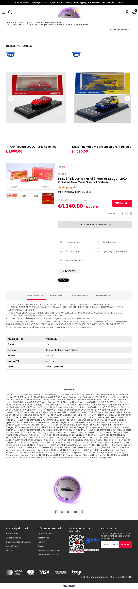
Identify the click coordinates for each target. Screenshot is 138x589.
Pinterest (131, 213)
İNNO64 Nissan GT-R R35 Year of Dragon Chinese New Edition (72, 455)
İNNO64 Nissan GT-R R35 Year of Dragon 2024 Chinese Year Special (49, 414)
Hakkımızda (43, 538)
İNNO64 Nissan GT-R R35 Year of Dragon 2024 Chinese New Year (48, 402)
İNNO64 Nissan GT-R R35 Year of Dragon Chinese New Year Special (64, 447)
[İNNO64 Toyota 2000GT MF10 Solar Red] (36, 97)
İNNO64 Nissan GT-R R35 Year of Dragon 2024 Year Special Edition (57, 437)
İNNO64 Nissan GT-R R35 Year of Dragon (55, 397)
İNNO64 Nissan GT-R (45, 394)
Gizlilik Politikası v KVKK (49, 550)
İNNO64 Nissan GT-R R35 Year (102, 394)
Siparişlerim (12, 533)
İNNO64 (10, 394)
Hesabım (10, 550)
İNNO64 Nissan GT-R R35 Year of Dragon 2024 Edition (67, 442)
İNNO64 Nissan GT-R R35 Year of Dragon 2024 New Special (99, 429)
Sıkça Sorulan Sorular (48, 554)
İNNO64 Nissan (24, 394)
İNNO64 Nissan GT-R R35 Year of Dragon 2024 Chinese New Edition (67, 411)
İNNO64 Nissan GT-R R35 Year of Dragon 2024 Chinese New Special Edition (77, 409)
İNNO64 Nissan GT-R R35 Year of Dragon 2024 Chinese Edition (57, 422)
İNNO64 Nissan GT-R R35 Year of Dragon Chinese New (57, 445)
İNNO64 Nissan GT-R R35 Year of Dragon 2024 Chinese (35, 399)
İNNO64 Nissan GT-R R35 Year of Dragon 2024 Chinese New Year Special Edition (86, 404)
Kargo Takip (12, 546)
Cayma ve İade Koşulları (18, 542)
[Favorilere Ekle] (36, 103)
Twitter (126, 213)
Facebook (122, 213)
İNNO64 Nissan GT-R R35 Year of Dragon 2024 (103, 397)
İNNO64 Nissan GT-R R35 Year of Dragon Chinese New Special (48, 452)
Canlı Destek (44, 533)
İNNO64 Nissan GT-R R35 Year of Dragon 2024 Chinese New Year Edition (45, 407)
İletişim (41, 542)
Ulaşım (41, 546)
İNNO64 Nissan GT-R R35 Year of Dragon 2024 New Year (57, 424)
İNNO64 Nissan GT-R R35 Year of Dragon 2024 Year (47, 434)
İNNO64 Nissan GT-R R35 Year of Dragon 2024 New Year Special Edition (80, 427)
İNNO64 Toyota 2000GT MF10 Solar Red (31, 147)
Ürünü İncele (51, 103)
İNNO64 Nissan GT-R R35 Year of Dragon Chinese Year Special (77, 457)
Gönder (125, 544)
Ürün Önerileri (102, 295)
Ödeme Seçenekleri (79, 295)
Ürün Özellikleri (35, 295)
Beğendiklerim (13, 538)
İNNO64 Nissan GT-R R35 (71, 394)
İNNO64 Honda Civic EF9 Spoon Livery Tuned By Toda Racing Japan (102, 147)
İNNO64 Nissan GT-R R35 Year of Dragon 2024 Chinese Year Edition (81, 417)
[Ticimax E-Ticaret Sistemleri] (69, 586)
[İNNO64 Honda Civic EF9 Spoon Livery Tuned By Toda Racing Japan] (102, 97)
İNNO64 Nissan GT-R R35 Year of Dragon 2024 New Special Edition (41, 432)
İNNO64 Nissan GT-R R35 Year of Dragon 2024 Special (64, 439)
